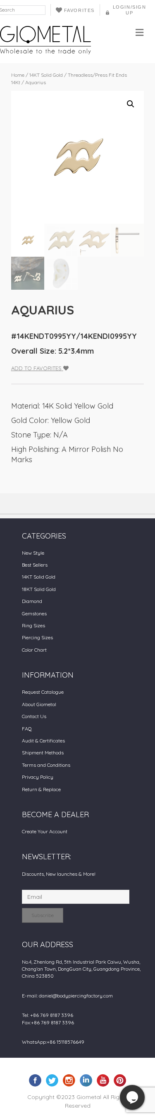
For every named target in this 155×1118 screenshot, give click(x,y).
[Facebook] (35, 1080)
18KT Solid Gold (39, 589)
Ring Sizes (33, 625)
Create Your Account (44, 831)
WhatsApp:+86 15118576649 (53, 1042)
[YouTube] (103, 1080)
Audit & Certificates (43, 740)
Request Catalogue (43, 692)
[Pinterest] (120, 1080)
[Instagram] (69, 1080)
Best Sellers (35, 565)
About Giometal (39, 704)
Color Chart (34, 650)
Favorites (79, 10)
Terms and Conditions (46, 765)
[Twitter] (52, 1080)
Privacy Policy (37, 777)
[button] (130, 104)
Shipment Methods (43, 752)
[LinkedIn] (86, 1080)
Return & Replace (41, 789)
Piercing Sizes (37, 637)
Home (17, 75)
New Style (33, 553)
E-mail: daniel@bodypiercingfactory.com (67, 996)
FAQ (27, 729)
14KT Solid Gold (46, 75)
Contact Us (34, 716)
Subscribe (42, 915)
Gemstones (34, 613)
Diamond (32, 601)
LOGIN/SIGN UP (129, 10)
